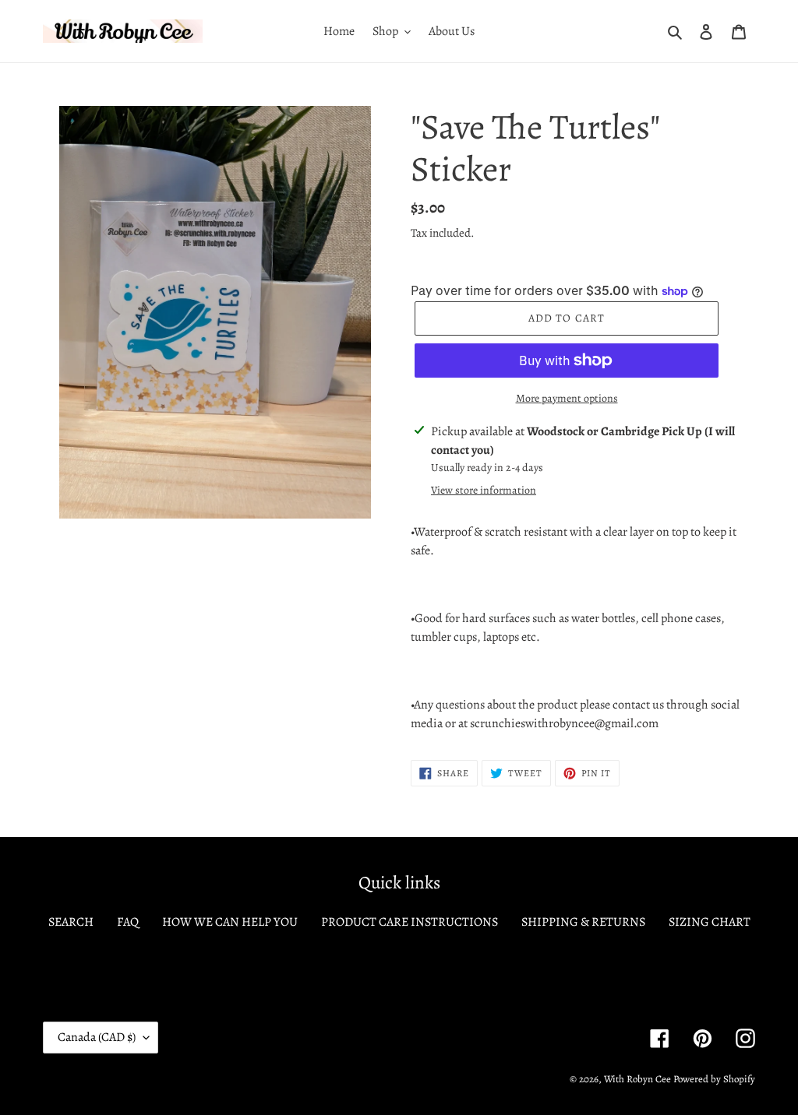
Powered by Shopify (714, 1078)
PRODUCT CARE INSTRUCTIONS (409, 921)
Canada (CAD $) (97, 1037)
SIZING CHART (709, 921)
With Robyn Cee (637, 1078)
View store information (483, 490)
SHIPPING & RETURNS (583, 921)
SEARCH (71, 921)
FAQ (128, 921)
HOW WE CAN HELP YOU (230, 921)
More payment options (567, 398)
